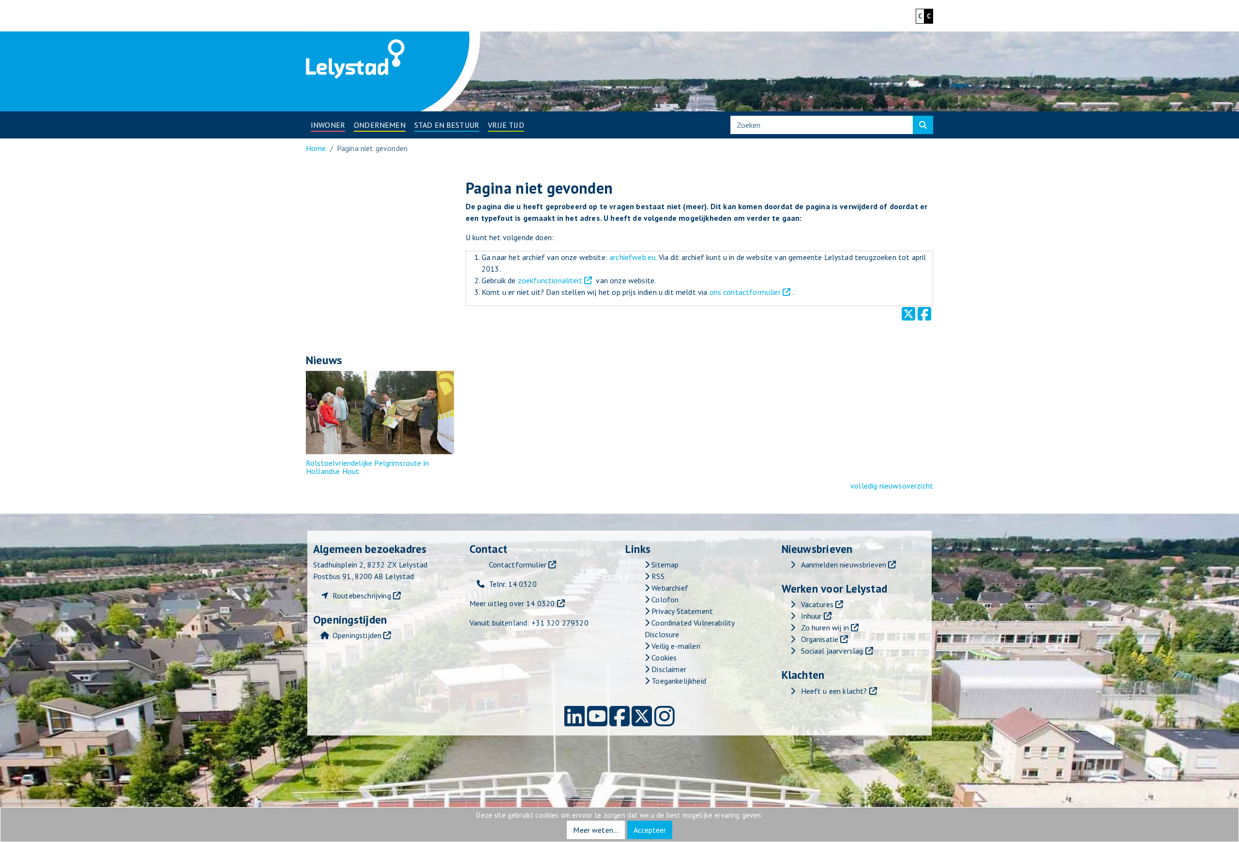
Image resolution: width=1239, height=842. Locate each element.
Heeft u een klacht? (834, 691)
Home (316, 148)
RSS (657, 576)
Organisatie (820, 639)
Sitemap (664, 564)
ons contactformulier (745, 292)
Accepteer (650, 830)
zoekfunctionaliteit (550, 280)
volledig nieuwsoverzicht (891, 485)
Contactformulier (518, 564)
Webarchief (669, 588)
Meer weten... (596, 830)
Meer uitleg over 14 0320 (512, 603)
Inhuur (811, 616)
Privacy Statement (681, 611)
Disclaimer (668, 669)
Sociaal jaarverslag (832, 651)
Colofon (664, 599)
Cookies (663, 657)
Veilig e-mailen (675, 646)
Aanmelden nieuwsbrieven (844, 564)
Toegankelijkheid (678, 681)
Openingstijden (356, 635)
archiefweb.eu (632, 257)
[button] (328, 124)
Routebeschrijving (361, 595)
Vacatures (817, 604)
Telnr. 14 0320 (513, 584)
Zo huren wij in (825, 627)
